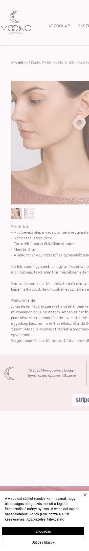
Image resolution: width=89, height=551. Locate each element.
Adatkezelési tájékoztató (45, 519)
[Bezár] (82, 498)
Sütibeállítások (43, 542)
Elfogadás (43, 531)
